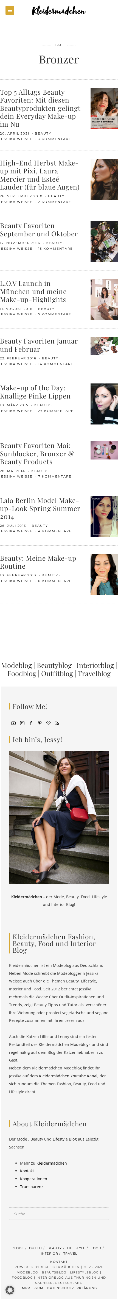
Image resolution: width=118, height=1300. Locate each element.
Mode (18, 1248)
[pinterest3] (39, 723)
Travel (70, 1253)
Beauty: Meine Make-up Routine (38, 561)
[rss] (57, 723)
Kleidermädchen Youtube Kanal (68, 1075)
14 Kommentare (55, 364)
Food (96, 1248)
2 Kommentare (54, 202)
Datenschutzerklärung (72, 1288)
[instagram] (22, 723)
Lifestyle (76, 1248)
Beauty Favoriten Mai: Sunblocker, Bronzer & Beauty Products (37, 453)
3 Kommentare (54, 139)
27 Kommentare (56, 411)
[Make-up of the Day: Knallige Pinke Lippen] (104, 403)
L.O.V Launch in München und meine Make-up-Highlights (33, 291)
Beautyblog (54, 665)
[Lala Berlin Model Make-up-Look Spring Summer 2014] (104, 516)
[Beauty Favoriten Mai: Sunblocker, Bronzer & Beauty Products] (104, 449)
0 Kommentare (55, 581)
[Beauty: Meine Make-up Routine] (104, 573)
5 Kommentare (54, 314)
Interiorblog (95, 665)
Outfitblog (57, 673)
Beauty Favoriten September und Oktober (39, 229)
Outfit (35, 1248)
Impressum (32, 1288)
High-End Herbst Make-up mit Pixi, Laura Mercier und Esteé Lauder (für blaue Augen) (40, 174)
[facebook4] (31, 723)
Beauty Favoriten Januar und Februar (39, 344)
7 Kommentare (54, 476)
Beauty (43, 133)
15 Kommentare (55, 249)
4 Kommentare (55, 531)
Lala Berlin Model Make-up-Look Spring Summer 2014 (40, 508)
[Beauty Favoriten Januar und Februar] (104, 345)
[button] (10, 1290)
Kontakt (27, 1170)
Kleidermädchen (51, 1163)
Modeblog (16, 665)
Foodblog (21, 673)
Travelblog (94, 673)
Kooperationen (33, 1178)
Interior (49, 1253)
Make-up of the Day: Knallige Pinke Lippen (35, 391)
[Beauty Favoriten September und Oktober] (104, 241)
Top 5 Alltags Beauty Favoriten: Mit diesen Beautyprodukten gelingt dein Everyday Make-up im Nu (40, 108)
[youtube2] (13, 723)
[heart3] (48, 723)
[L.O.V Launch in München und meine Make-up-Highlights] (104, 299)
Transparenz (31, 1186)
